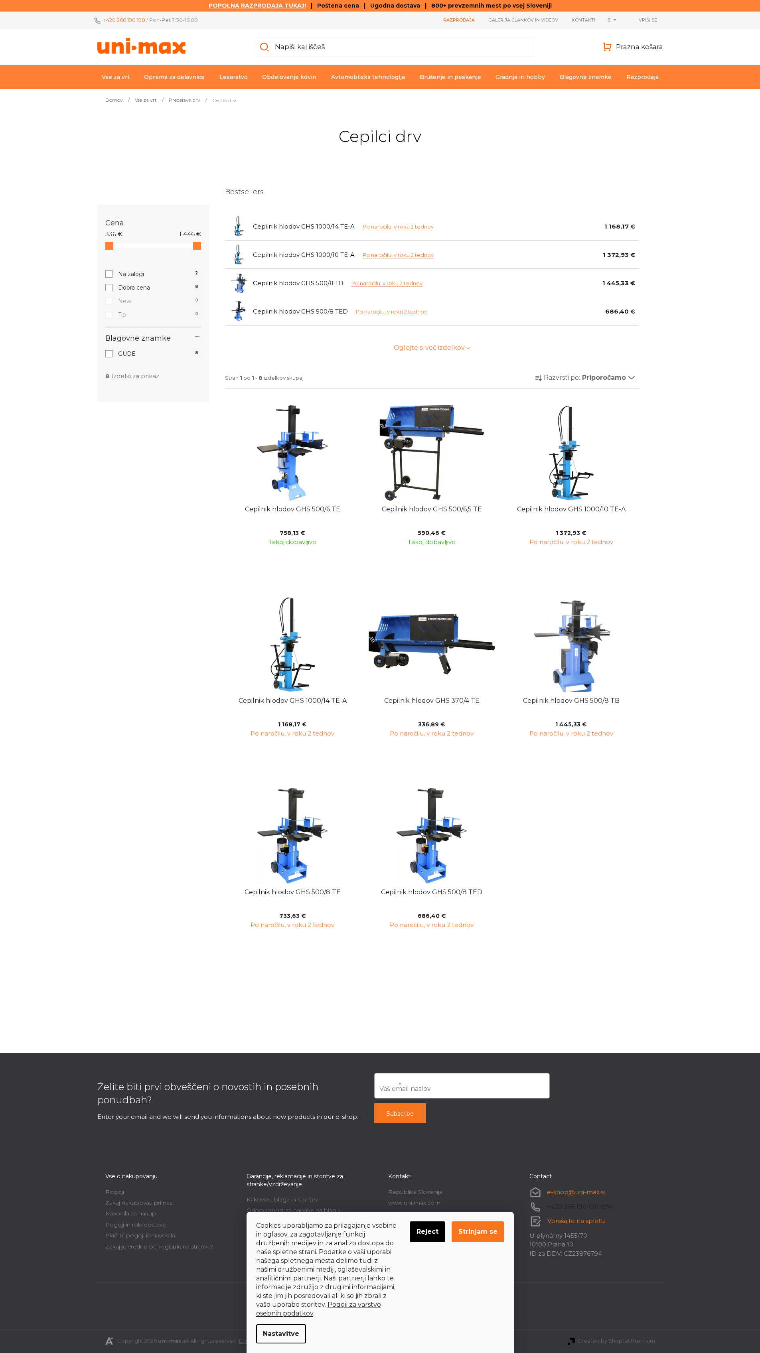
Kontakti (583, 20)
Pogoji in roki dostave (135, 1224)
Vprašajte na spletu (576, 1221)
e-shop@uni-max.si (576, 1192)
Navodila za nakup (130, 1213)
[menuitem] (115, 77)
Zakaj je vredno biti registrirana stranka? (159, 1246)
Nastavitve (281, 1333)
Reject (427, 1231)
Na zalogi (158, 274)
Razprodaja (459, 20)
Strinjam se (477, 1231)
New (158, 301)
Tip (158, 314)
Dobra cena (158, 287)
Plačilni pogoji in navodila (140, 1235)
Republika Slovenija (415, 1191)
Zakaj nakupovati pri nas (138, 1202)
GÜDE (158, 353)
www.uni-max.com (414, 1202)
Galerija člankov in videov (523, 20)
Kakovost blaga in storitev (282, 1199)
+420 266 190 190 (124, 20)
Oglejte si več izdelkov (429, 347)
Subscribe (400, 1113)
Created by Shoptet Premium (616, 1340)
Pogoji (114, 1191)
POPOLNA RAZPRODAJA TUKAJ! (257, 5)
